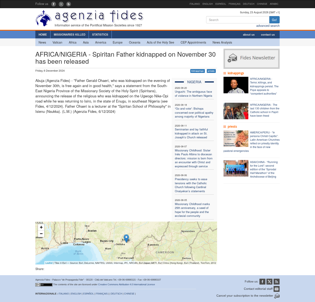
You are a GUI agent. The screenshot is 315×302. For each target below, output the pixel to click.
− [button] (41, 233)
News (42, 42)
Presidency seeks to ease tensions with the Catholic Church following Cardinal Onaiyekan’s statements (191, 185)
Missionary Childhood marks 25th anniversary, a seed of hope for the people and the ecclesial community (192, 210)
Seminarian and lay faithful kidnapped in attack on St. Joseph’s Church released (191, 133)
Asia (86, 42)
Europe (118, 42)
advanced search (268, 25)
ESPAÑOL (220, 3)
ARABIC (274, 3)
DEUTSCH (248, 3)
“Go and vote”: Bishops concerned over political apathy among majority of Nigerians (194, 112)
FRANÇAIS (234, 3)
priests (211, 70)
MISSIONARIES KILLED (69, 34)
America (100, 42)
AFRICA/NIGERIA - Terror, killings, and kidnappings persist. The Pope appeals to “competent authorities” (264, 86)
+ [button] (41, 227)
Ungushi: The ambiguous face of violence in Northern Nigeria (193, 93)
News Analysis (222, 42)
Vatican (57, 42)
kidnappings (197, 70)
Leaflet (48, 262)
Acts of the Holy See (160, 42)
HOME (43, 34)
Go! (274, 20)
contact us (268, 34)
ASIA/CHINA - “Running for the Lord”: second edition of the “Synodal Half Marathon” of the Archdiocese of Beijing (264, 169)
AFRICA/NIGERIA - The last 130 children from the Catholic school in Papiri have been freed (264, 110)
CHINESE (262, 3)
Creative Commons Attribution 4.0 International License (126, 284)
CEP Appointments (193, 42)
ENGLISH (207, 3)
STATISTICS (100, 34)
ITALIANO (194, 3)
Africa (72, 42)
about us (249, 34)
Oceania (134, 42)
